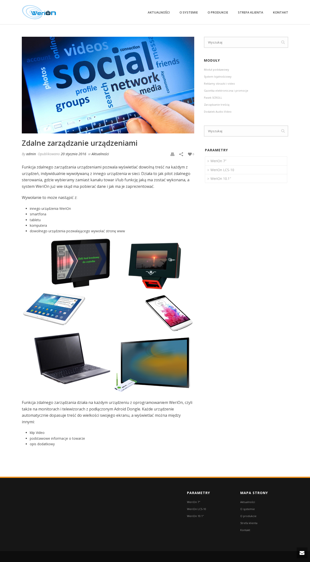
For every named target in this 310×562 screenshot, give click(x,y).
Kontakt (280, 12)
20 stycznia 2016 (73, 154)
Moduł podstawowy (216, 69)
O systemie (188, 12)
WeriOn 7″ (218, 161)
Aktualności (159, 12)
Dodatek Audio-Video (218, 111)
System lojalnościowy (218, 76)
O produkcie (218, 12)
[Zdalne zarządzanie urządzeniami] (108, 85)
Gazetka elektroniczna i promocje (226, 90)
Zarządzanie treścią (216, 104)
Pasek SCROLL (213, 97)
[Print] (172, 154)
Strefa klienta (250, 12)
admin (31, 154)
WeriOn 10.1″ (220, 178)
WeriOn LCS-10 (222, 170)
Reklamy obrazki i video (219, 83)
